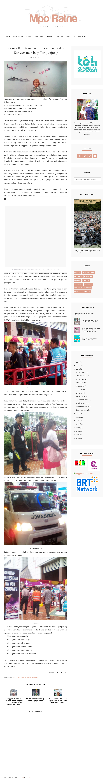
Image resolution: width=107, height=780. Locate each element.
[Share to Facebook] (57, 672)
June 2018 (79, 390)
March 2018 (80, 379)
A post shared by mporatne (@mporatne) (25, 269)
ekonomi (86, 272)
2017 (78, 366)
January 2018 (80, 373)
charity (77, 272)
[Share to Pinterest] (65, 672)
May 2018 (79, 386)
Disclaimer (28, 777)
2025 (78, 435)
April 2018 (79, 383)
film (92, 272)
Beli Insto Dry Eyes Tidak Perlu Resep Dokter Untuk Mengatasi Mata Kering (91, 330)
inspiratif (78, 276)
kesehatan (88, 276)
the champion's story (82, 288)
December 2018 (82, 410)
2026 (78, 438)
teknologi (88, 284)
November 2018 (82, 407)
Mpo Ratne (21, 777)
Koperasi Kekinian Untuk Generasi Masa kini (89, 338)
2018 (78, 369)
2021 (77, 421)
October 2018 (81, 403)
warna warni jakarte (29, 677)
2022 (78, 424)
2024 (78, 431)
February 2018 (81, 376)
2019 (78, 414)
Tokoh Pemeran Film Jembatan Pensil (84, 314)
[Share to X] (61, 672)
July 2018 (79, 393)
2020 (78, 417)
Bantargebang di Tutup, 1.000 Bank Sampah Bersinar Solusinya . (87, 251)
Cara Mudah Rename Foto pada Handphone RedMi (90, 321)
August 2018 (80, 397)
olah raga (78, 284)
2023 (78, 428)
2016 (78, 362)
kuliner (77, 280)
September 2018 (82, 400)
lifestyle (16, 677)
